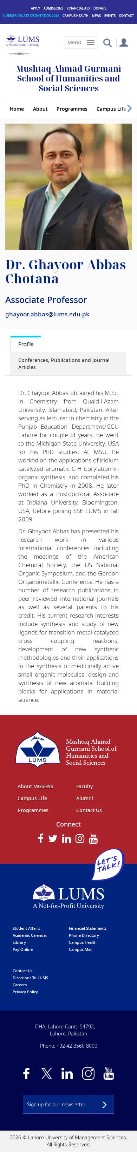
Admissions (53, 8)
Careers (20, 984)
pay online (23, 949)
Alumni (84, 798)
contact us (22, 970)
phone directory (84, 935)
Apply (35, 8)
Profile (25, 344)
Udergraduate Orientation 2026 (31, 15)
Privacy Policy (25, 991)
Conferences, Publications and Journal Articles (64, 363)
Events (110, 15)
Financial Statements (87, 928)
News (96, 15)
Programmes (72, 108)
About (40, 108)
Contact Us (89, 810)
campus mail (80, 949)
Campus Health (76, 15)
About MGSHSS (35, 786)
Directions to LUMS (30, 977)
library (19, 942)
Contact (126, 15)
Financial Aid (78, 8)
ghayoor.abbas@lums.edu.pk (47, 314)
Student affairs (26, 928)
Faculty (84, 786)
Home (17, 108)
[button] (107, 42)
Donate (99, 8)
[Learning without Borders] (19, 52)
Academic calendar (30, 935)
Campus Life (111, 108)
